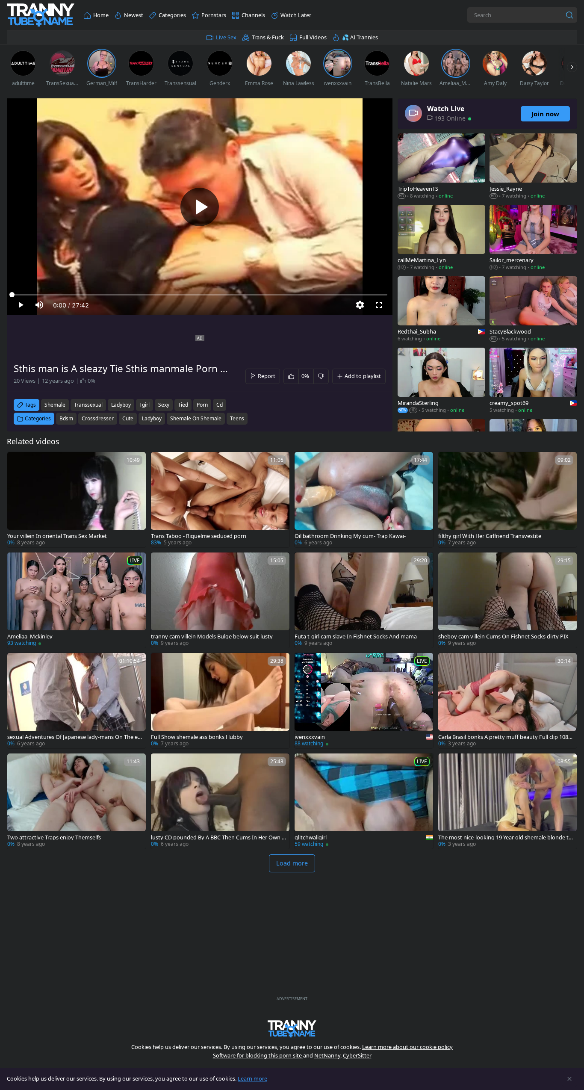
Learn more (252, 1078)
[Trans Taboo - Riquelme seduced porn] (220, 499)
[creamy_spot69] (533, 381)
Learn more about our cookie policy (407, 1047)
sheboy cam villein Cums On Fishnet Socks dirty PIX (503, 636)
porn (202, 404)
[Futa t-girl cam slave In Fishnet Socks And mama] (364, 600)
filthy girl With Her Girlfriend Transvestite (489, 536)
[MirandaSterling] (441, 381)
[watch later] (17, 462)
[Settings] (360, 304)
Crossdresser (98, 418)
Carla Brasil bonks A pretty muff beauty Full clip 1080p (504, 737)
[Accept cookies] (569, 1079)
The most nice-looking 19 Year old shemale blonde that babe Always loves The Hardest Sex (505, 837)
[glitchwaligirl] (364, 801)
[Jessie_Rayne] (533, 167)
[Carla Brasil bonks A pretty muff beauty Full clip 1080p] (507, 700)
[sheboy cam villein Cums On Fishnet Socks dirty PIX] (507, 600)
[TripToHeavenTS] (441, 167)
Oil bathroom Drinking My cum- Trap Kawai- (350, 536)
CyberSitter (357, 1055)
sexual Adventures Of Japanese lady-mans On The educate (74, 737)
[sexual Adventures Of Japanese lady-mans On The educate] (76, 700)
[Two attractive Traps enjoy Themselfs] (76, 801)
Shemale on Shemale (195, 418)
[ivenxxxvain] (364, 700)
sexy (163, 404)
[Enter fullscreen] (378, 304)
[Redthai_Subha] (441, 309)
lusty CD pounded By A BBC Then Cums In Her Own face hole (217, 837)
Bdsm (66, 418)
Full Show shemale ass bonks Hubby (197, 737)
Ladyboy (152, 418)
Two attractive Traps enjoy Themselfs (54, 837)
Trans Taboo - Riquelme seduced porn (198, 536)
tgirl (144, 404)
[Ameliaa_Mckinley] (76, 600)
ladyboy (121, 404)
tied (183, 404)
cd (219, 404)
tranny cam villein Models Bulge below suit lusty (212, 636)
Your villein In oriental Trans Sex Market (57, 536)
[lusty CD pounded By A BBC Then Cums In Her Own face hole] (220, 801)
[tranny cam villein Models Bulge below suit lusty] (220, 600)
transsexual (88, 404)
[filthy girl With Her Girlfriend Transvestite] (507, 499)
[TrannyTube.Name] (40, 15)
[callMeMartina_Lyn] (441, 238)
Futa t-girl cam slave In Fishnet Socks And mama (356, 636)
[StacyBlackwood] (533, 309)
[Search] (569, 15)
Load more (292, 863)
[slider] (199, 294)
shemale (54, 404)
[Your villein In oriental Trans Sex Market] (76, 499)
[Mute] (39, 304)
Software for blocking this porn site (258, 1055)
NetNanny (327, 1055)
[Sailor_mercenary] (533, 238)
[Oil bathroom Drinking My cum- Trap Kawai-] (364, 499)
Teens (237, 418)
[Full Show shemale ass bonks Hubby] (220, 700)
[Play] (199, 207)
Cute (127, 418)
